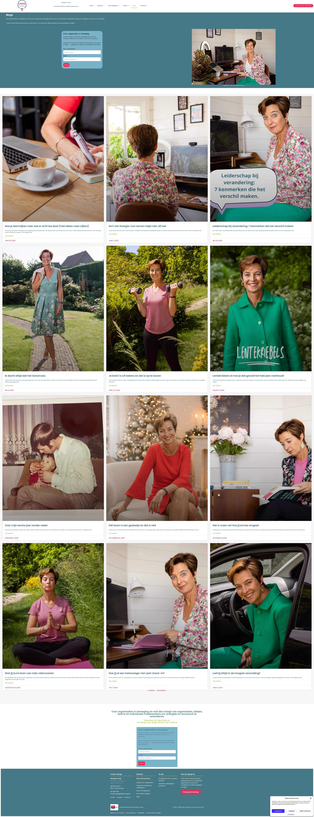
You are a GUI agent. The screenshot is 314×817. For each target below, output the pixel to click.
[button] (311, 798)
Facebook (127, 797)
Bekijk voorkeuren (305, 811)
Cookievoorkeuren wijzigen (153, 813)
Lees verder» (9, 236)
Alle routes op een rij (143, 778)
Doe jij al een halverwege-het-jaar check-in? (137, 673)
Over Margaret (113, 6)
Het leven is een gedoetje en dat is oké (132, 525)
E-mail (65, 56)
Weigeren (292, 811)
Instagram (120, 797)
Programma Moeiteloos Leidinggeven (144, 787)
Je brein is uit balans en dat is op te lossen (135, 376)
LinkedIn (112, 797)
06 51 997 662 (114, 791)
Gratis (125, 6)
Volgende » (162, 690)
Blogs (134, 6)
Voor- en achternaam (69, 48)
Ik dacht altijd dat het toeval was (25, 376)
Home (91, 6)
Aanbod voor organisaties (144, 783)
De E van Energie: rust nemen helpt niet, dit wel (137, 226)
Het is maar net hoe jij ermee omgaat (236, 525)
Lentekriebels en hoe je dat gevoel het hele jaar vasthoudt (248, 376)
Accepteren (278, 811)
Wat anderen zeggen (143, 794)
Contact (143, 6)
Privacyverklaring (130, 813)
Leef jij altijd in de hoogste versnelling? (236, 673)
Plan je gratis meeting (190, 792)
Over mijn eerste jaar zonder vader (26, 525)
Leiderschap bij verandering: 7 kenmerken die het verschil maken (253, 226)
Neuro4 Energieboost (143, 791)
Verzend (66, 65)
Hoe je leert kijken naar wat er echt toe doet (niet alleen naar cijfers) (47, 226)
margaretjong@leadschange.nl (120, 794)
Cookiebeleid (291, 814)
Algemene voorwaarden (117, 813)
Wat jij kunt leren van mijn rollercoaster (29, 673)
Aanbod (100, 6)
